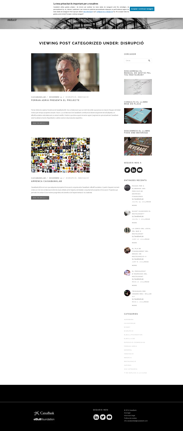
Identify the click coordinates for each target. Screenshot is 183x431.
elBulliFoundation (133, 335)
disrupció (71, 97)
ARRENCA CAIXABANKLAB (46, 181)
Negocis (128, 357)
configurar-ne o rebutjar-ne (104, 11)
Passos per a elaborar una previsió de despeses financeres (139, 191)
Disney (127, 327)
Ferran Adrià (130, 346)
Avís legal (127, 413)
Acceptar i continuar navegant (142, 9)
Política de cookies (130, 418)
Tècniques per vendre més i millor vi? (142, 294)
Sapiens (127, 365)
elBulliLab (129, 338)
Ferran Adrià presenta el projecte (55, 100)
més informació (88, 11)
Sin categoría (130, 369)
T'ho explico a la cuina (135, 373)
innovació (83, 97)
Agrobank (129, 319)
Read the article (39, 123)
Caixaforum (130, 323)
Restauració (130, 361)
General (128, 350)
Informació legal (129, 415)
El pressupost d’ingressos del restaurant (139, 273)
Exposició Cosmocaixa (134, 342)
